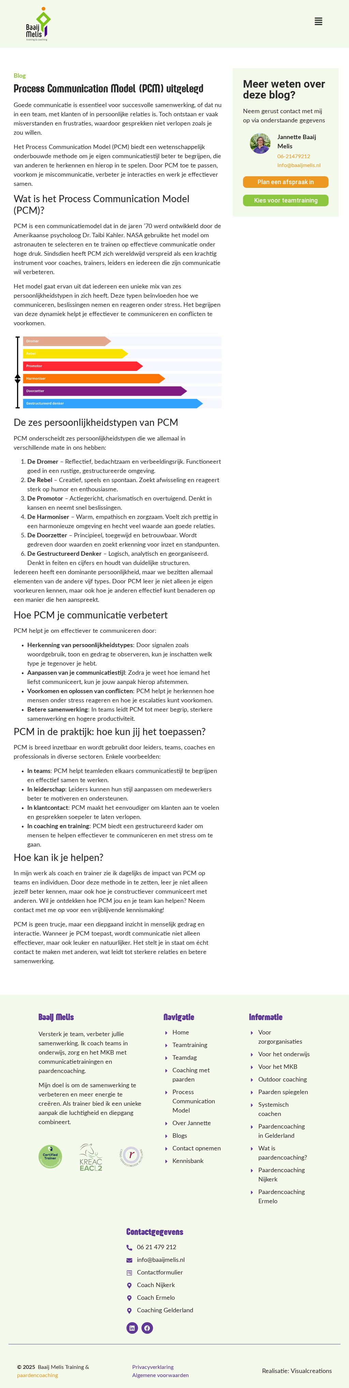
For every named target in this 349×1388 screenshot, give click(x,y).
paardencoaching (37, 1375)
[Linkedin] (132, 1328)
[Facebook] (147, 1328)
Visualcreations (311, 1371)
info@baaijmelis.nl (299, 165)
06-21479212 (293, 156)
